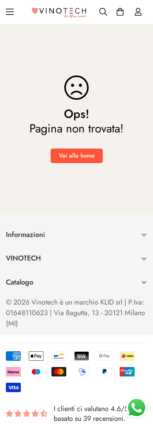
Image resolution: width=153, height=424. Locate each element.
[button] (120, 12)
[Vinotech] (60, 12)
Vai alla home (77, 155)
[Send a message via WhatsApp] (136, 407)
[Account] (138, 11)
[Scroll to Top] (139, 382)
